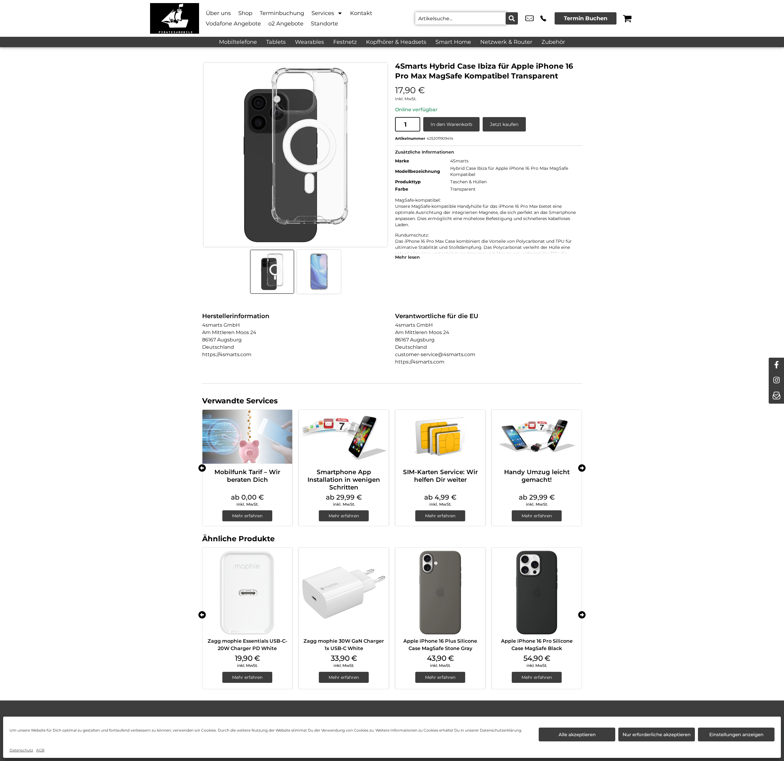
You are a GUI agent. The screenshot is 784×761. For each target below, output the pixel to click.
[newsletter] (776, 396)
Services (322, 13)
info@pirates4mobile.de (529, 18)
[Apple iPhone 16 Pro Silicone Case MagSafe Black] (537, 592)
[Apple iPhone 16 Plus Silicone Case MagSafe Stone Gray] (440, 592)
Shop (245, 13)
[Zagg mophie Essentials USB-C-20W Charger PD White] (247, 592)
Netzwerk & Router (506, 42)
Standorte (324, 23)
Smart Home (453, 42)
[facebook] (776, 365)
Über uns (218, 13)
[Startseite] (174, 18)
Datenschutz (21, 750)
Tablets (276, 42)
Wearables (309, 42)
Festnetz (345, 42)
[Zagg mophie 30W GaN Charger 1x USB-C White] (344, 592)
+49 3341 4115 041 (543, 18)
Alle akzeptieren (577, 734)
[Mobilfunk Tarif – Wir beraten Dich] (247, 437)
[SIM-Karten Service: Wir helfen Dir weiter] (440, 437)
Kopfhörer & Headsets (396, 42)
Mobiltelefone (238, 42)
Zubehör (553, 42)
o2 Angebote (285, 23)
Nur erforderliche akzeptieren (657, 734)
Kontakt (361, 13)
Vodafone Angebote (233, 23)
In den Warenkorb (451, 124)
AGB (40, 750)
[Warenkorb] (627, 18)
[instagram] (776, 380)
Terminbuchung (282, 13)
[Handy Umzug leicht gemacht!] (537, 437)
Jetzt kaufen (504, 124)
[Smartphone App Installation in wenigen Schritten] (344, 437)
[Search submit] (512, 18)
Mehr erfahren (247, 516)
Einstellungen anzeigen (736, 734)
